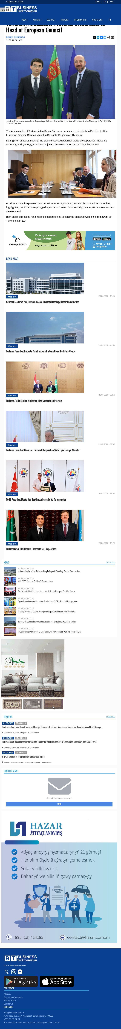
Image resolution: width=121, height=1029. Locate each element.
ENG (97, 2)
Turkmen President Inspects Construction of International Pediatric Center (40, 351)
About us (7, 994)
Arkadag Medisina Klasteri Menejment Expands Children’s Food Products (46, 611)
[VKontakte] (101, 37)
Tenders (8, 717)
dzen (19, 972)
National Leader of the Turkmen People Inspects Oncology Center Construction (42, 302)
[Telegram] (105, 37)
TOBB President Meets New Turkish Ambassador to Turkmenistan (36, 499)
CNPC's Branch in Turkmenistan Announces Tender (23, 756)
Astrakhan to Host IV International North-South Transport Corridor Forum (46, 591)
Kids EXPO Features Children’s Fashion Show (35, 581)
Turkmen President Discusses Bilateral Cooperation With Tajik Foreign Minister (43, 450)
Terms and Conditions (13, 997)
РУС (111, 2)
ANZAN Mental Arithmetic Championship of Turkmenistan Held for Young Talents (49, 631)
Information (80, 19)
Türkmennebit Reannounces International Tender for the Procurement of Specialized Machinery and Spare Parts (49, 741)
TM (104, 2)
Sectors (50, 19)
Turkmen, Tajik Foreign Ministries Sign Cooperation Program (34, 401)
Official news (12, 296)
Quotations (97, 19)
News (6, 562)
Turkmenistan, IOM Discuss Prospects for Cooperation (31, 549)
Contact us (8, 1004)
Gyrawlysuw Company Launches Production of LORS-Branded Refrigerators (48, 601)
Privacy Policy (10, 1001)
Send (59, 804)
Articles (36, 19)
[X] (94, 37)
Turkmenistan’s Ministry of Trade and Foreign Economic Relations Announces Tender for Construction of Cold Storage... (52, 727)
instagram (13, 972)
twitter (7, 972)
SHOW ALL (110, 562)
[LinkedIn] (98, 37)
